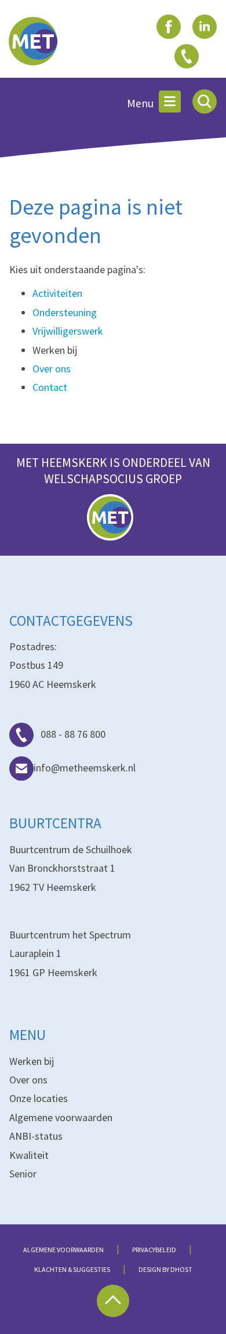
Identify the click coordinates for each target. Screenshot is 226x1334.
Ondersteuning (64, 312)
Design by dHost (165, 1269)
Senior (23, 1173)
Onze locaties (38, 1098)
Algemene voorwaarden (60, 1117)
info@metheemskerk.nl (85, 767)
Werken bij (31, 1061)
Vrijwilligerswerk (67, 331)
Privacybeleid (154, 1249)
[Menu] (170, 101)
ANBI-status (36, 1136)
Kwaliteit (29, 1155)
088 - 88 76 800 (73, 734)
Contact (49, 387)
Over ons (51, 368)
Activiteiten (57, 293)
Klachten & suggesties (72, 1269)
